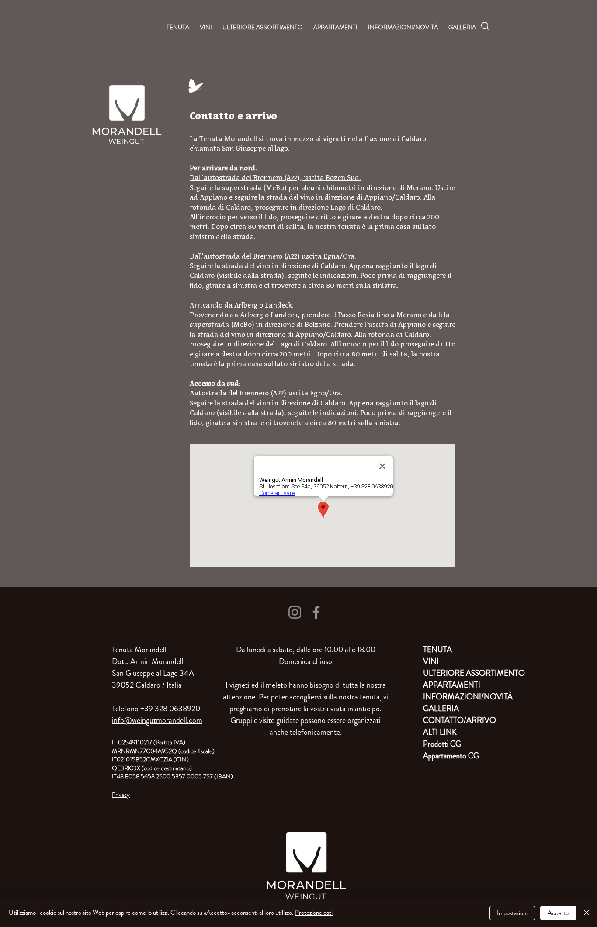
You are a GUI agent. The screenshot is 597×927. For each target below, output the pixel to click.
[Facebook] (316, 612)
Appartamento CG (451, 755)
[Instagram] (294, 612)
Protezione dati (314, 912)
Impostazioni (512, 913)
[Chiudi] (586, 913)
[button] (485, 26)
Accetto (558, 913)
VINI (431, 661)
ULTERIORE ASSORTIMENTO (454, 673)
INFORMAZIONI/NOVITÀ (454, 696)
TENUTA (437, 649)
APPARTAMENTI (451, 685)
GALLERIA (441, 708)
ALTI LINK (440, 732)
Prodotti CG (442, 744)
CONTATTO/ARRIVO (454, 720)
